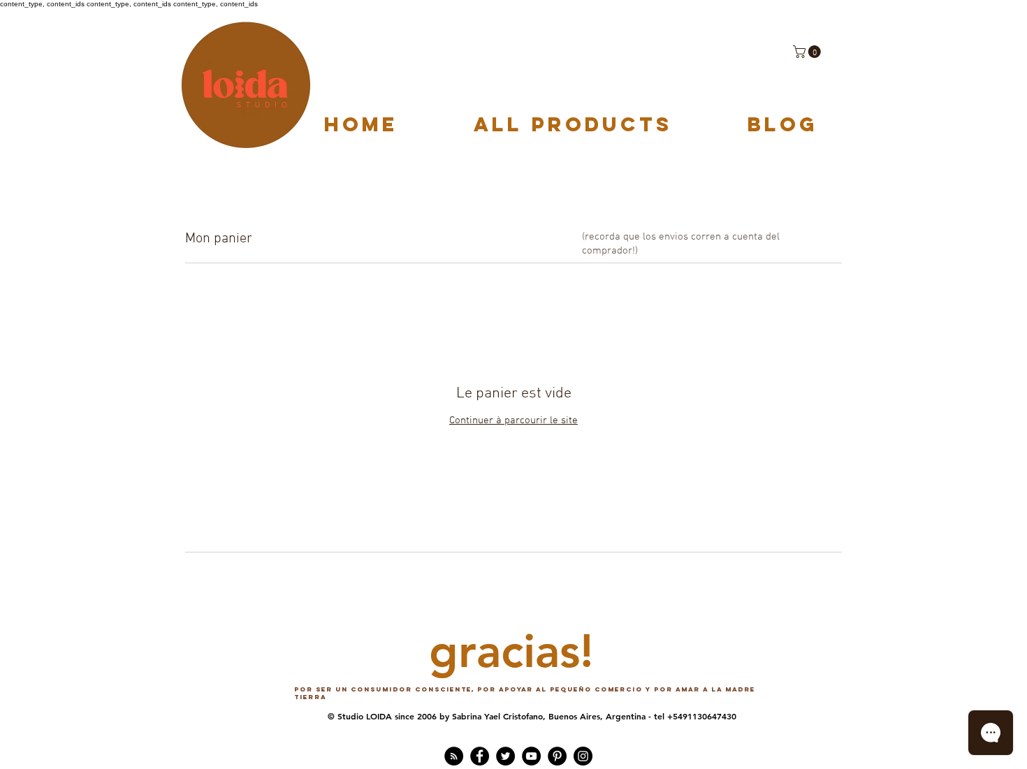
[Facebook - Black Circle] (479, 756)
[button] (808, 51)
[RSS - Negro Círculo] (453, 756)
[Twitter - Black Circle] (505, 756)
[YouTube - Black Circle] (531, 756)
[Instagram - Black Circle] (583, 756)
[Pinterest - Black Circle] (557, 756)
